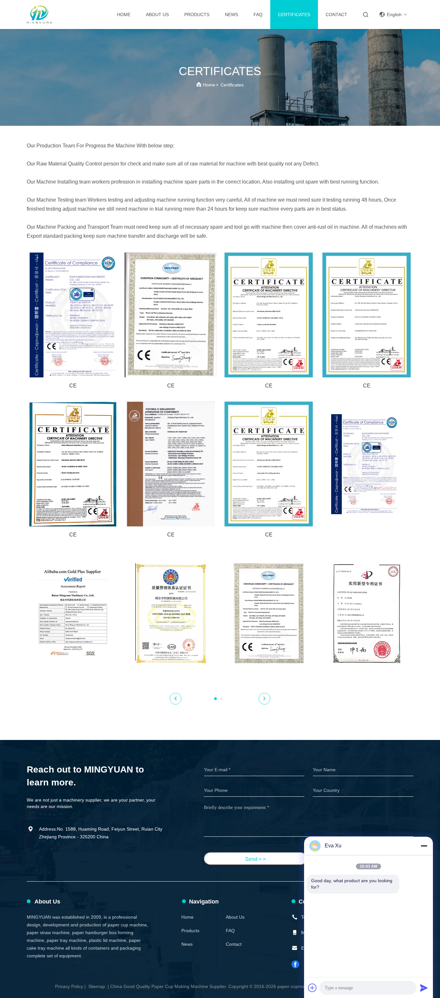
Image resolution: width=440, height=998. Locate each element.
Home (123, 14)
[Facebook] (296, 964)
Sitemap (96, 986)
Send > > (255, 859)
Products (196, 14)
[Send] (424, 988)
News (231, 14)
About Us (157, 14)
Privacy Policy (69, 986)
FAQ (258, 14)
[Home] (39, 14)
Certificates (294, 14)
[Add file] (312, 988)
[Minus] (424, 846)
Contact (336, 14)
